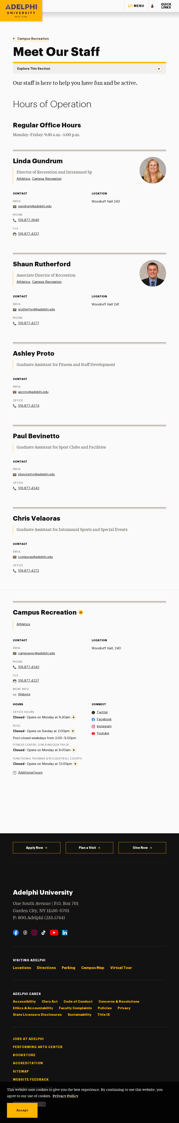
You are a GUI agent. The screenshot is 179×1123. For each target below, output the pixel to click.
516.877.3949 (28, 220)
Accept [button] (22, 1110)
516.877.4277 (28, 323)
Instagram (104, 726)
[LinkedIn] (64, 932)
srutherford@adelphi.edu (36, 309)
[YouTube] (54, 933)
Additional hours (30, 772)
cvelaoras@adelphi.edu (35, 557)
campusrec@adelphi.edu (36, 653)
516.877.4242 (28, 667)
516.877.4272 (28, 570)
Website (24, 694)
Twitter (102, 712)
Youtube (103, 733)
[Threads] (25, 932)
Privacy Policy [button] (65, 1095)
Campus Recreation (47, 178)
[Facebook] (16, 933)
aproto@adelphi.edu (33, 392)
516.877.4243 (28, 488)
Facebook (104, 719)
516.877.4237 (28, 234)
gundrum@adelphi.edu (35, 206)
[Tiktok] (43, 932)
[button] (136, 6)
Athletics (23, 178)
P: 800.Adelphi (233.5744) (39, 918)
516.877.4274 (28, 405)
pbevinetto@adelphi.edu (36, 474)
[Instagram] (34, 932)
